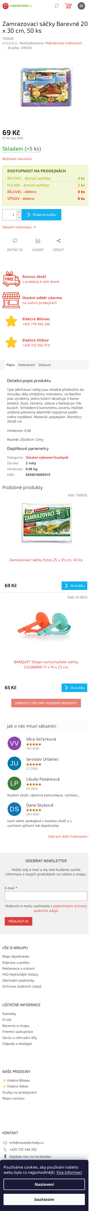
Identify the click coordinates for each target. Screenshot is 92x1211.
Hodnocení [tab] (26, 364)
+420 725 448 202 (23, 1149)
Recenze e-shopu (15, 1025)
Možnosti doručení (17, 159)
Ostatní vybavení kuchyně (47, 457)
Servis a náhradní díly (19, 1037)
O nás (7, 1019)
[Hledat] (56, 6)
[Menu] (81, 6)
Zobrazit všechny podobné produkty (46, 703)
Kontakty (9, 1013)
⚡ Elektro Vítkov (15, 1086)
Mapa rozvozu (13, 1098)
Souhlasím (44, 1199)
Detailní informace (17, 227)
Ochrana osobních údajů (22, 986)
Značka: (20, 47)
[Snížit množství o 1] (19, 217)
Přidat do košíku (44, 215)
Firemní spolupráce (17, 1031)
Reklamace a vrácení (18, 968)
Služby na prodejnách (19, 1092)
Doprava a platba (15, 962)
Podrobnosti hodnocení (63, 43)
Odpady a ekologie (17, 1043)
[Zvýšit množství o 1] (19, 212)
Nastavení (44, 1184)
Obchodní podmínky (18, 980)
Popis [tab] (10, 364)
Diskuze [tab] (44, 364)
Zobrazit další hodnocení (67, 836)
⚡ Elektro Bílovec (16, 1080)
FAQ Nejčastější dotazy (20, 974)
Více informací (69, 1172)
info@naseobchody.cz (26, 1142)
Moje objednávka (15, 956)
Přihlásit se (18, 921)
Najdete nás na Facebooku (30, 1156)
